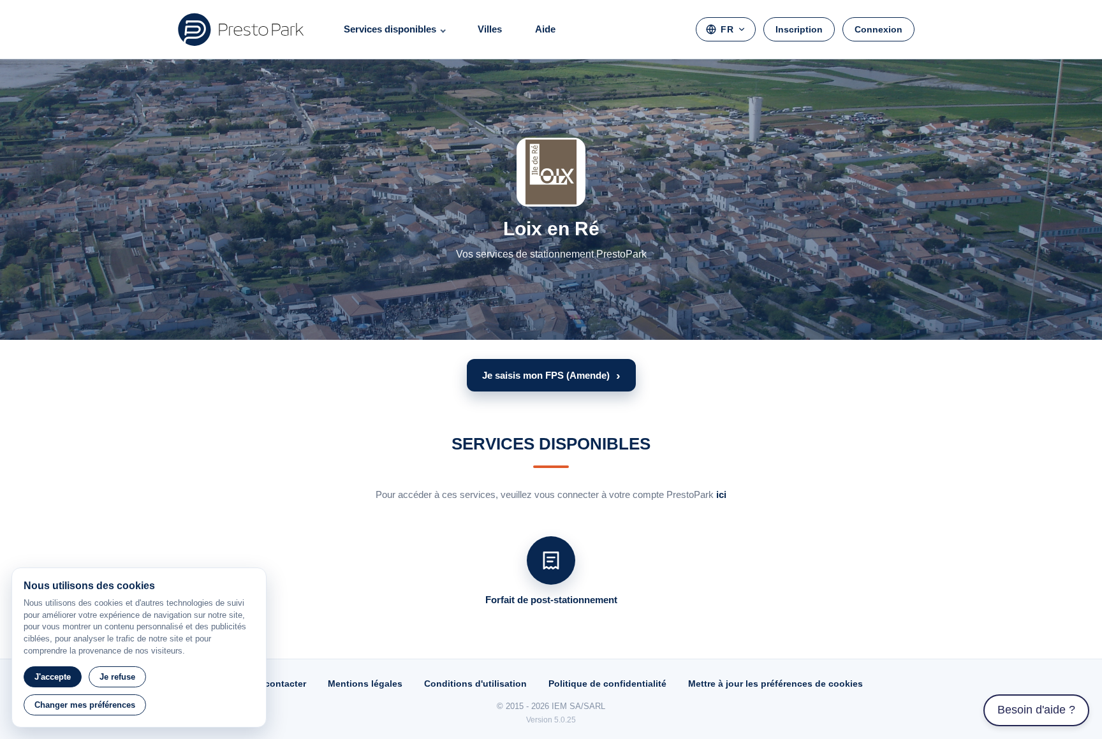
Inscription (799, 29)
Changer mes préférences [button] (84, 705)
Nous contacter (272, 683)
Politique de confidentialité (607, 683)
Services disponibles (390, 29)
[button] (551, 375)
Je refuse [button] (117, 677)
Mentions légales (365, 683)
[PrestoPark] (241, 29)
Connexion (878, 29)
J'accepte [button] (52, 677)
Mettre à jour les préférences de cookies (775, 683)
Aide (545, 29)
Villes (490, 29)
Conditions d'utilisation (475, 683)
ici (721, 494)
